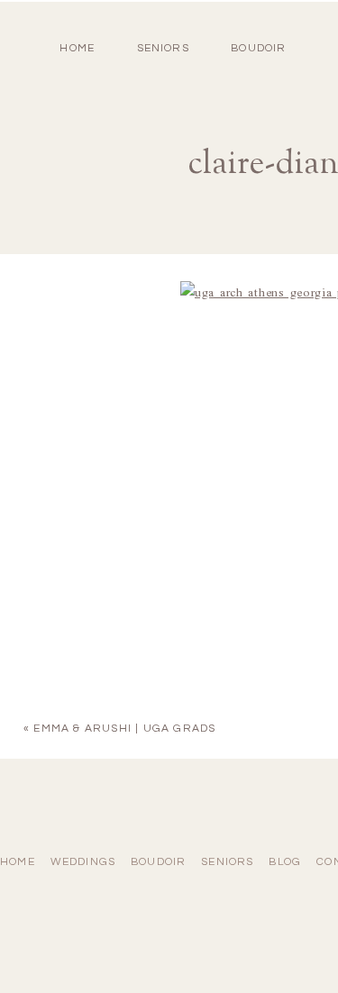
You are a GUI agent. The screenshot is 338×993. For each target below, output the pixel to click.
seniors (227, 862)
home (77, 48)
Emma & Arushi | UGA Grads (124, 728)
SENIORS (163, 48)
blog (285, 862)
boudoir (258, 48)
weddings (83, 862)
